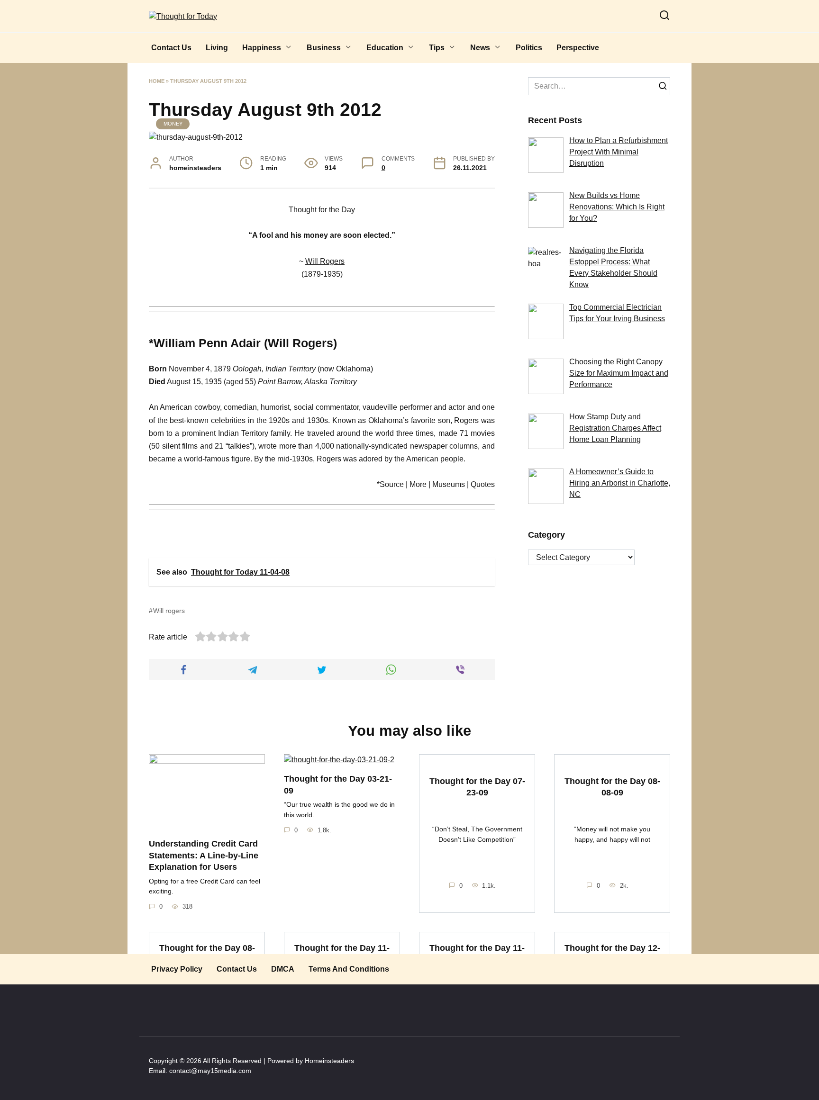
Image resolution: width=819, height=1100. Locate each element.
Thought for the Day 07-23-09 (477, 786)
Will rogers (169, 610)
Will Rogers (325, 261)
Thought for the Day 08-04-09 (207, 953)
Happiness (261, 48)
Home (156, 81)
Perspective (577, 48)
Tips (437, 48)
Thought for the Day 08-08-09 (612, 786)
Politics (529, 48)
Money (173, 123)
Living (217, 48)
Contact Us (171, 48)
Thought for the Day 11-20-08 (342, 953)
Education (384, 48)
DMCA (282, 969)
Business (324, 48)
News (480, 48)
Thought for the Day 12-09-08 (612, 953)
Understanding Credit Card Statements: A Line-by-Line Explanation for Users (203, 855)
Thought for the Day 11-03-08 (477, 953)
